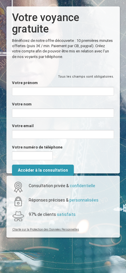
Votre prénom (25, 83)
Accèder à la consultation (43, 170)
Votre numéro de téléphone (37, 147)
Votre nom (22, 104)
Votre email (23, 126)
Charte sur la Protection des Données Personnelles (45, 229)
